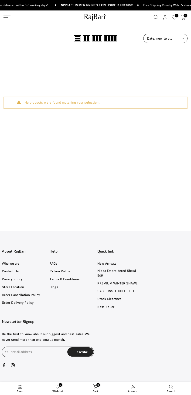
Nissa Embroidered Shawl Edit (116, 273)
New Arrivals (106, 263)
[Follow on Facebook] (4, 365)
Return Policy (60, 271)
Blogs (54, 287)
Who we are (11, 263)
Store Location (13, 287)
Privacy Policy (12, 279)
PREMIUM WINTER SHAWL (117, 283)
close (187, 5)
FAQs (54, 263)
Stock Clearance (109, 299)
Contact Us (10, 271)
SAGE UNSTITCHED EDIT (115, 291)
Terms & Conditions (65, 279)
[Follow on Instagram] (13, 365)
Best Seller (105, 307)
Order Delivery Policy (18, 302)
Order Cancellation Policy (21, 295)
